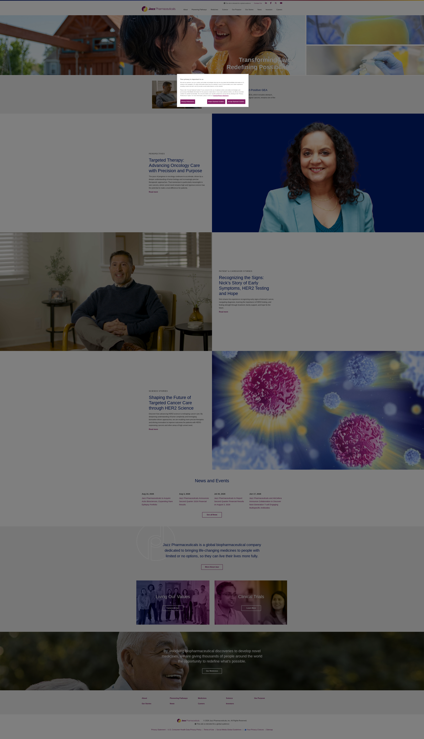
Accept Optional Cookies (236, 101)
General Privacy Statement (221, 95)
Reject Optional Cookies (216, 101)
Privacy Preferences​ (187, 101)
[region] (213, 90)
